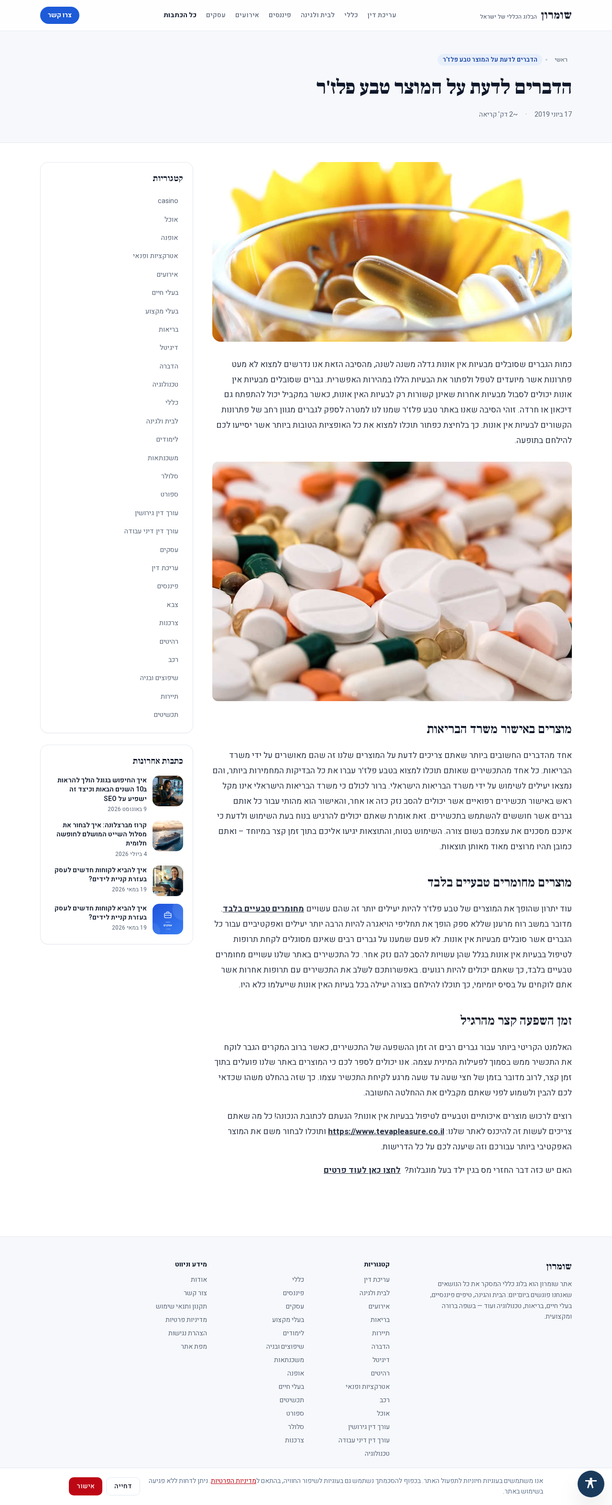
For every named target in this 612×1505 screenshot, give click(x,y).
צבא (172, 605)
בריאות (168, 330)
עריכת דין (382, 15)
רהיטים (169, 642)
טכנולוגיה (165, 384)
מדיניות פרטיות (186, 1320)
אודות (199, 1280)
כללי (351, 15)
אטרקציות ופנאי (155, 256)
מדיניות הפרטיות (233, 1481)
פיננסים (280, 15)
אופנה (169, 238)
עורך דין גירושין (156, 513)
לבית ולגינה (318, 15)
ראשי (561, 59)
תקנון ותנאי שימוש (181, 1306)
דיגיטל (169, 348)
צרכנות (168, 623)
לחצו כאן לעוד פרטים (362, 1170)
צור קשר (195, 1293)
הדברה (169, 366)
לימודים (167, 439)
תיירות (169, 697)
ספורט (169, 494)
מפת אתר (194, 1347)
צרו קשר (60, 15)
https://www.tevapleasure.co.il (386, 1131)
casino (168, 201)
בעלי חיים (165, 293)
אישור (85, 1486)
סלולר (169, 476)
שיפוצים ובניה (159, 678)
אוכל (171, 220)
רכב (173, 660)
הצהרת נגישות (187, 1333)
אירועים (247, 15)
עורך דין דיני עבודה (151, 531)
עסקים (216, 15)
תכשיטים (166, 715)
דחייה (123, 1486)
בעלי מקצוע (161, 311)
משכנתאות (163, 458)
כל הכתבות (180, 15)
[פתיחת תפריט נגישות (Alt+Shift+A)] (591, 1484)
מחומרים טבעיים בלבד (263, 909)
